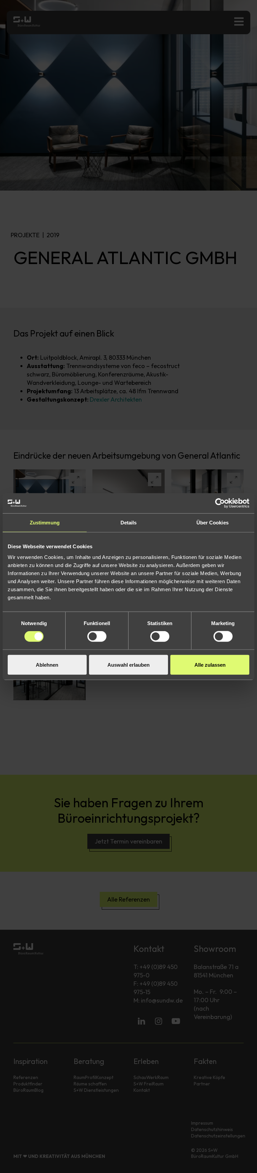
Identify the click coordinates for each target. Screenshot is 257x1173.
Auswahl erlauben (128, 664)
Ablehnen (47, 664)
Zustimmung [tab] (45, 522)
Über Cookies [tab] (212, 522)
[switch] (96, 636)
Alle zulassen (210, 664)
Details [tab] (128, 522)
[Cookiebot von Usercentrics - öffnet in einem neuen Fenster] (220, 503)
